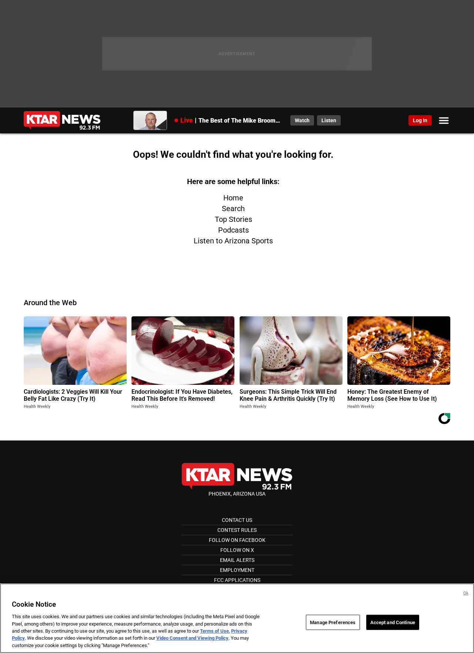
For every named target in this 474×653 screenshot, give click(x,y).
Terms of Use (214, 631)
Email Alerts (237, 560)
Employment (237, 570)
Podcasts (233, 230)
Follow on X (237, 550)
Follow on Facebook (237, 540)
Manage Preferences (333, 622)
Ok (465, 593)
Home (233, 197)
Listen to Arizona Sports (233, 240)
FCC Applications (237, 580)
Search (233, 208)
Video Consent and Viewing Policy (192, 638)
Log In (420, 120)
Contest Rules (237, 530)
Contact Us (237, 520)
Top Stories (233, 219)
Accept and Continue (392, 622)
